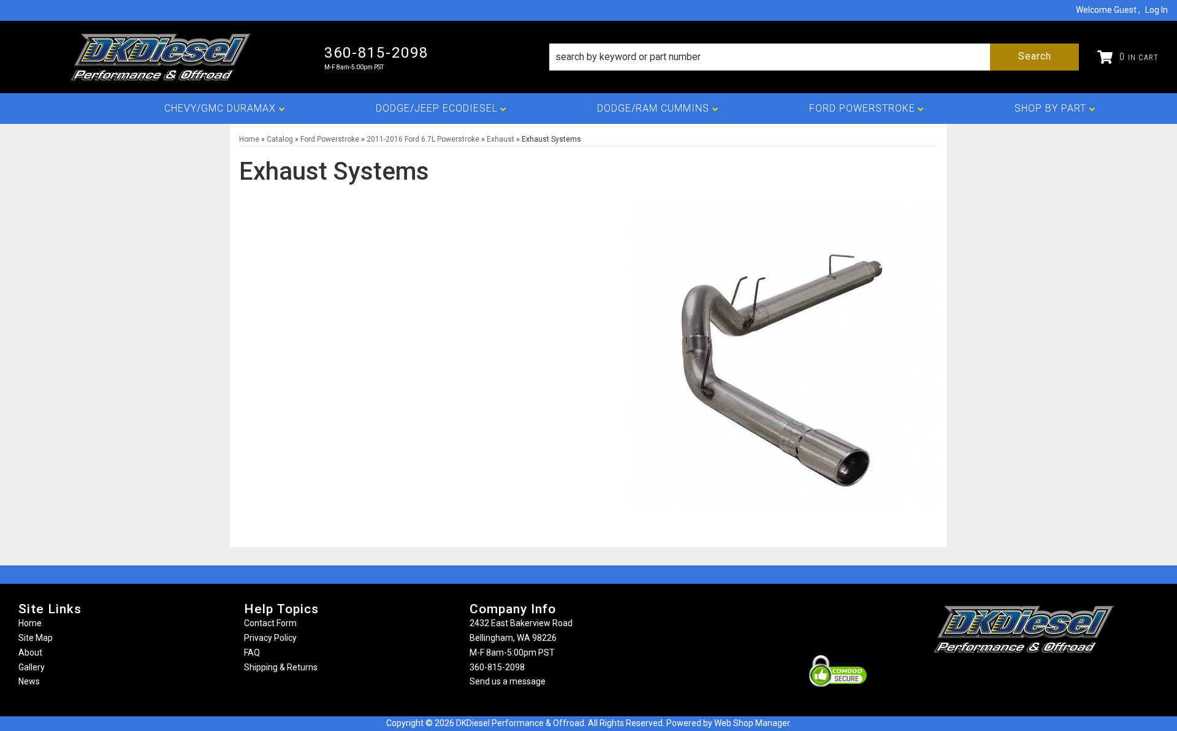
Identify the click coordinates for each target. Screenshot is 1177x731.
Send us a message (508, 681)
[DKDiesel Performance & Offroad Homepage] (162, 57)
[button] (814, 57)
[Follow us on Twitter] (1037, 676)
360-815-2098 (497, 667)
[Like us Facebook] (1003, 676)
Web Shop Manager (752, 723)
